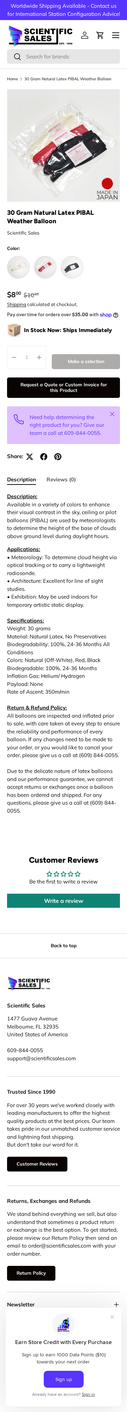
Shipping (16, 304)
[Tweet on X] (30, 457)
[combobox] (63, 56)
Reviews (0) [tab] (61, 479)
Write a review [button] (63, 900)
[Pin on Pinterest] (58, 457)
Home (12, 79)
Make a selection (86, 361)
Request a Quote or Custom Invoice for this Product (63, 387)
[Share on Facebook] (44, 457)
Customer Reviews (37, 1164)
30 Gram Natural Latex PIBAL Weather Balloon (67, 79)
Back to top (64, 945)
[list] (63, 145)
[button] (100, 35)
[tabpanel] (63, 654)
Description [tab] (21, 479)
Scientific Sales (23, 233)
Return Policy (31, 1273)
